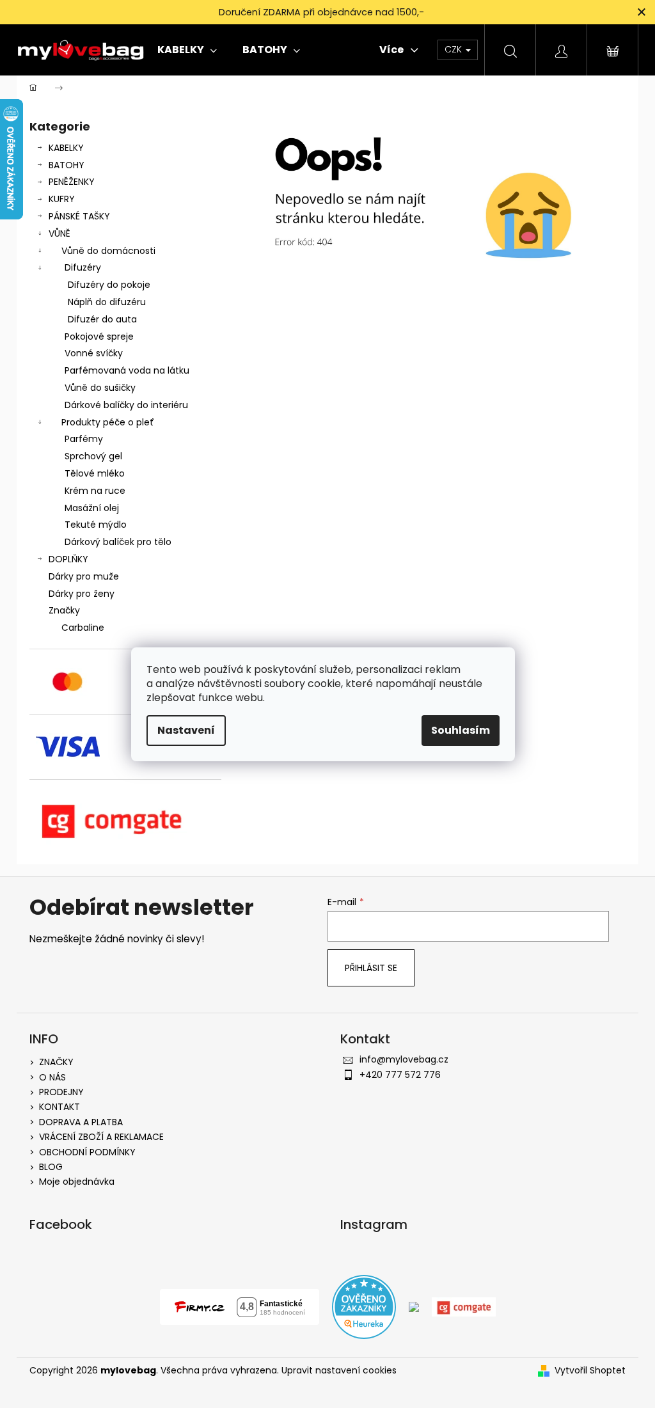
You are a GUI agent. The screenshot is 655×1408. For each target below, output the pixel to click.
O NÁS (52, 1077)
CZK (454, 49)
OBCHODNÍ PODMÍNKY (87, 1152)
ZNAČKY (56, 1062)
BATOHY (66, 165)
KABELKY (66, 147)
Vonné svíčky (94, 353)
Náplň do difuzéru (107, 302)
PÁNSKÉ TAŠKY (79, 216)
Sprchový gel (93, 456)
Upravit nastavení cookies (339, 1370)
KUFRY (62, 199)
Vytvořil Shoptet (590, 1370)
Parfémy (84, 438)
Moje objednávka (76, 1181)
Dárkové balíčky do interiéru (126, 405)
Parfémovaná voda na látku (127, 370)
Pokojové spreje (99, 336)
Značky (64, 610)
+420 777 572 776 (400, 1074)
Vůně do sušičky (100, 387)
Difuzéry (83, 267)
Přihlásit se (371, 967)
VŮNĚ (59, 233)
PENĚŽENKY (72, 181)
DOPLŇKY (68, 559)
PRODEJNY (61, 1092)
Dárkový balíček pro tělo (118, 541)
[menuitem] (187, 49)
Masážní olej (92, 508)
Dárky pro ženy (81, 593)
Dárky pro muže (84, 576)
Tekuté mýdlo (96, 524)
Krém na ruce (95, 490)
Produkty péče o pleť (107, 422)
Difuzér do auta (102, 319)
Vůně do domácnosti (108, 250)
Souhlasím (460, 730)
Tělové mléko (95, 473)
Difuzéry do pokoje (109, 284)
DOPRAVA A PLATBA (81, 1122)
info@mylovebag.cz (403, 1059)
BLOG (51, 1166)
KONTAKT (59, 1106)
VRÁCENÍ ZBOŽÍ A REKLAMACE (101, 1136)
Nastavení (186, 730)
